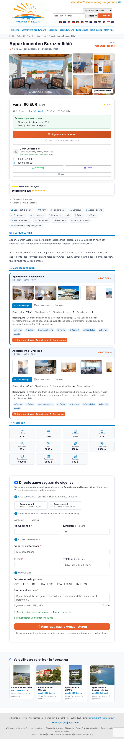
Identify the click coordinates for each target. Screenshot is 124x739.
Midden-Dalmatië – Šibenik (21, 36)
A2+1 (33, 111)
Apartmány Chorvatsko (63, 734)
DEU (35, 584)
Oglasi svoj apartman (67, 722)
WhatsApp (39, 168)
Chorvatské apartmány (83, 734)
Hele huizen (96, 30)
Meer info (109, 30)
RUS (68, 584)
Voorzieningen (23, 305)
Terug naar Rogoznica (22, 199)
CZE (17, 584)
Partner (50, 734)
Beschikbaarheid (43, 305)
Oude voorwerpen (38, 734)
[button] (62, 189)
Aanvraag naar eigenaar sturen (64, 626)
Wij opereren (11, 728)
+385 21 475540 (24, 159)
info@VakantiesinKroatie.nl (101, 718)
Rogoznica (41, 36)
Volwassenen (23, 525)
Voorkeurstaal (28, 579)
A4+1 (40, 111)
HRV (77, 584)
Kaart (63, 174)
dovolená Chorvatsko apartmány (31, 728)
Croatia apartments (109, 728)
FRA (60, 584)
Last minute (82, 30)
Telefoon (74, 558)
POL (86, 584)
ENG (26, 584)
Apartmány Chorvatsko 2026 (88, 728)
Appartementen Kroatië (34, 30)
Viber (89, 168)
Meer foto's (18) (103, 90)
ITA (43, 584)
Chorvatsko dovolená (55, 728)
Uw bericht (26, 590)
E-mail (19, 558)
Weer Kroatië (67, 30)
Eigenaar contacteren (63, 134)
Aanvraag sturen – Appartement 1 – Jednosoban (41, 340)
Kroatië (15, 30)
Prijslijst (60, 305)
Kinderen (74, 525)
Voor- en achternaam (27, 545)
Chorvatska (69, 728)
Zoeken (106, 15)
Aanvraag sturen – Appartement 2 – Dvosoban (40, 414)
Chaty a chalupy (62, 731)
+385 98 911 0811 (25, 162)
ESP (51, 584)
